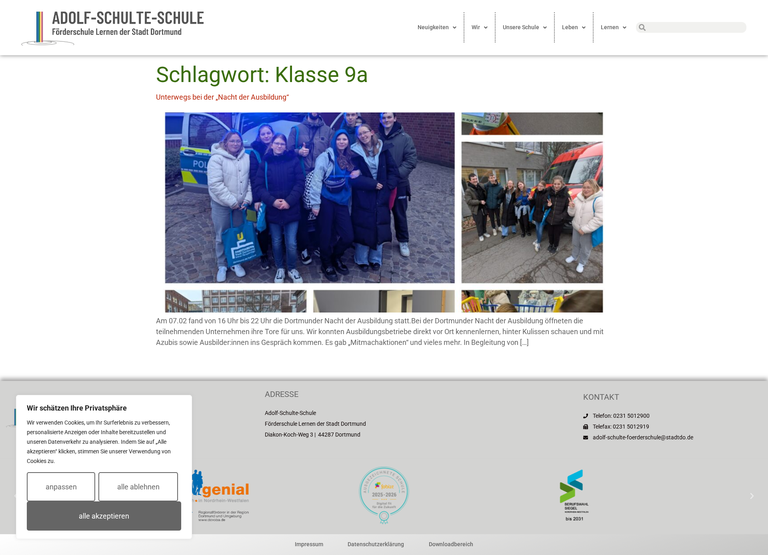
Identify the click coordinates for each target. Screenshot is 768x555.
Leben (570, 27)
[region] (104, 467)
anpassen (61, 487)
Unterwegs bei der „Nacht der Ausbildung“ (222, 97)
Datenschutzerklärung (376, 544)
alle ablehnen (138, 487)
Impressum (309, 544)
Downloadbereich (451, 544)
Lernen (610, 27)
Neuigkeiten (433, 27)
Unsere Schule (521, 27)
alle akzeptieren (104, 516)
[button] (752, 496)
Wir (476, 27)
